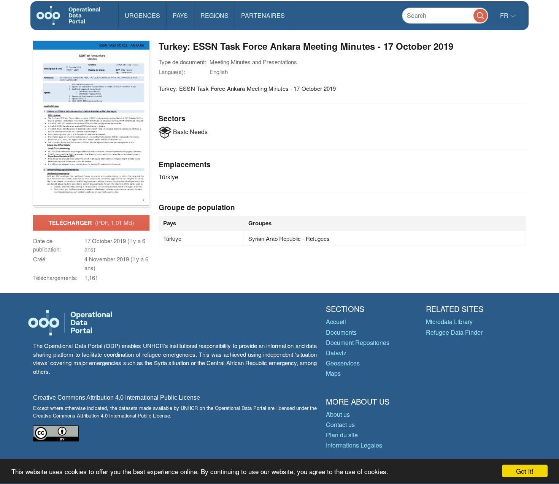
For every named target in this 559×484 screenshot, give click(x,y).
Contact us (340, 424)
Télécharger (91, 222)
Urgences (142, 15)
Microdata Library (449, 321)
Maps (333, 373)
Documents (341, 332)
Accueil (336, 321)
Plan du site (342, 434)
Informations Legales (354, 445)
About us (338, 414)
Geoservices (343, 363)
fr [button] (505, 15)
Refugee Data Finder (454, 332)
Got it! (525, 471)
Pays (180, 15)
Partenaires (263, 15)
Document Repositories (357, 342)
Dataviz (336, 352)
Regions (214, 15)
